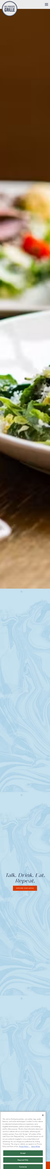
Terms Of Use (35, 1139)
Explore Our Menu (25, 888)
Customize (23, 1159)
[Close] (43, 1107)
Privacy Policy (24, 1139)
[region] (23, 1135)
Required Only (23, 1152)
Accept (23, 1145)
